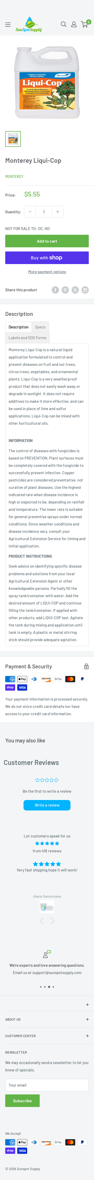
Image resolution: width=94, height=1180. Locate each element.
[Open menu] (7, 25)
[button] (43, 921)
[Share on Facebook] (55, 290)
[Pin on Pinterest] (65, 290)
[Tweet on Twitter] (75, 290)
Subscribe (22, 1100)
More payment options (47, 271)
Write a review (47, 805)
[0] (84, 24)
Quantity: (13, 211)
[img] (47, 843)
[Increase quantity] (57, 211)
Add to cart (47, 240)
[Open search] (64, 24)
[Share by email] (85, 290)
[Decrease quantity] (30, 211)
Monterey (14, 176)
